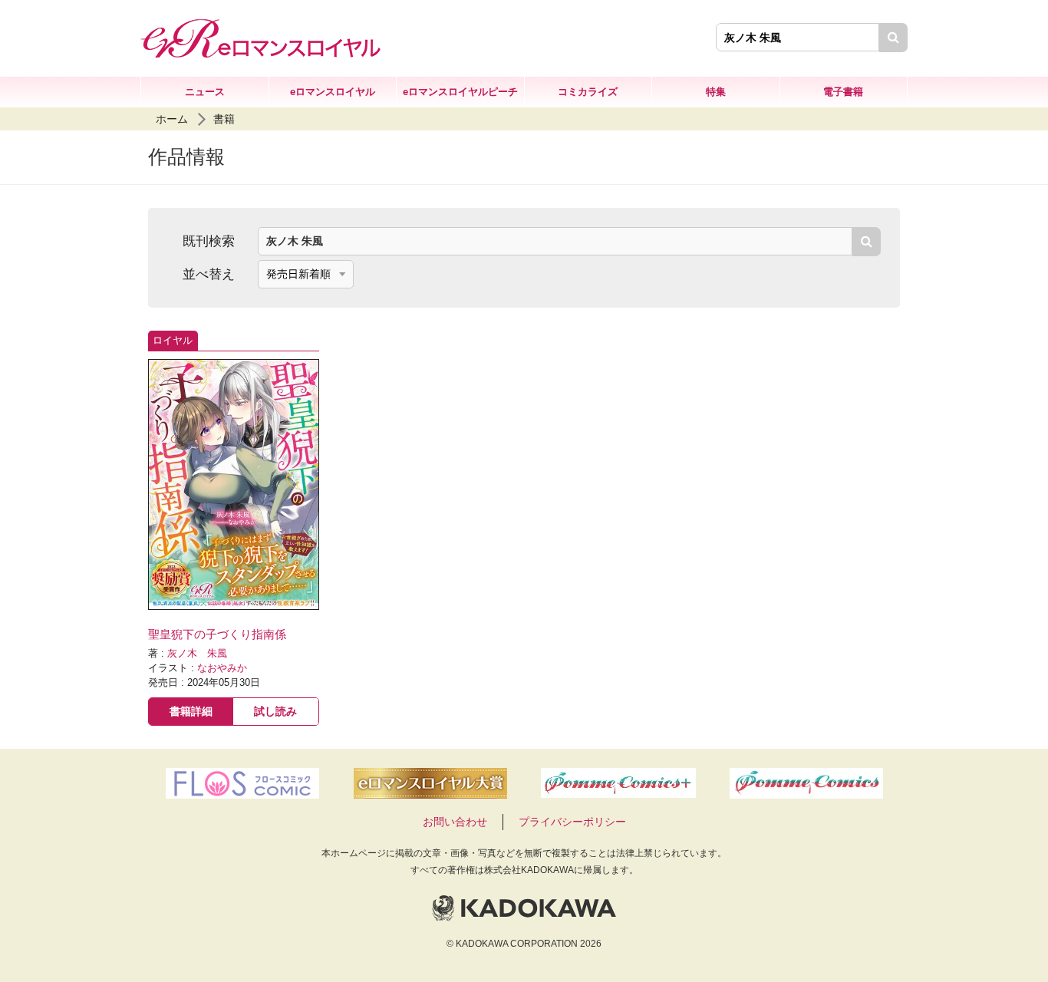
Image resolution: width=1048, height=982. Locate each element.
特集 (716, 91)
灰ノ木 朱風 (197, 653)
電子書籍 (843, 91)
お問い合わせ (455, 822)
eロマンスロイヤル (332, 91)
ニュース (205, 91)
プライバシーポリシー (572, 822)
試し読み (275, 711)
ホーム (172, 119)
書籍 (224, 119)
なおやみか (222, 668)
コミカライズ (588, 91)
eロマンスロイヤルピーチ (460, 91)
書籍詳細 (191, 711)
